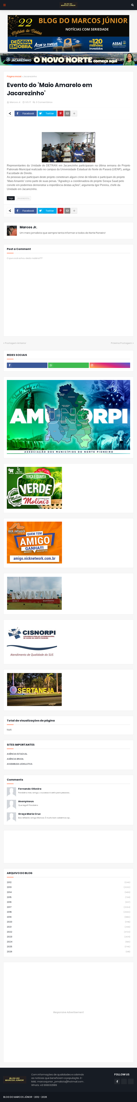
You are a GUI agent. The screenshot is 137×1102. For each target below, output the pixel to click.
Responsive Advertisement (68, 1012)
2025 (68, 946)
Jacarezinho (30, 76)
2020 (68, 921)
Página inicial (14, 76)
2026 (68, 951)
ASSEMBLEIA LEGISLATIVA (19, 764)
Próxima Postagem (121, 343)
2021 (68, 926)
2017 (68, 907)
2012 (68, 882)
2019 (68, 917)
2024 (68, 941)
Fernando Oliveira (29, 788)
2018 (68, 912)
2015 (68, 897)
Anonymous (26, 801)
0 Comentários (44, 102)
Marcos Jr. (28, 227)
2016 (68, 902)
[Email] (67, 113)
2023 (68, 936)
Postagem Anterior (15, 343)
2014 (68, 892)
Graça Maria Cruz (29, 814)
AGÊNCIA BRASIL (15, 759)
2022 (68, 931)
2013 (68, 887)
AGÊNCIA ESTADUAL (17, 753)
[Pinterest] (60, 113)
